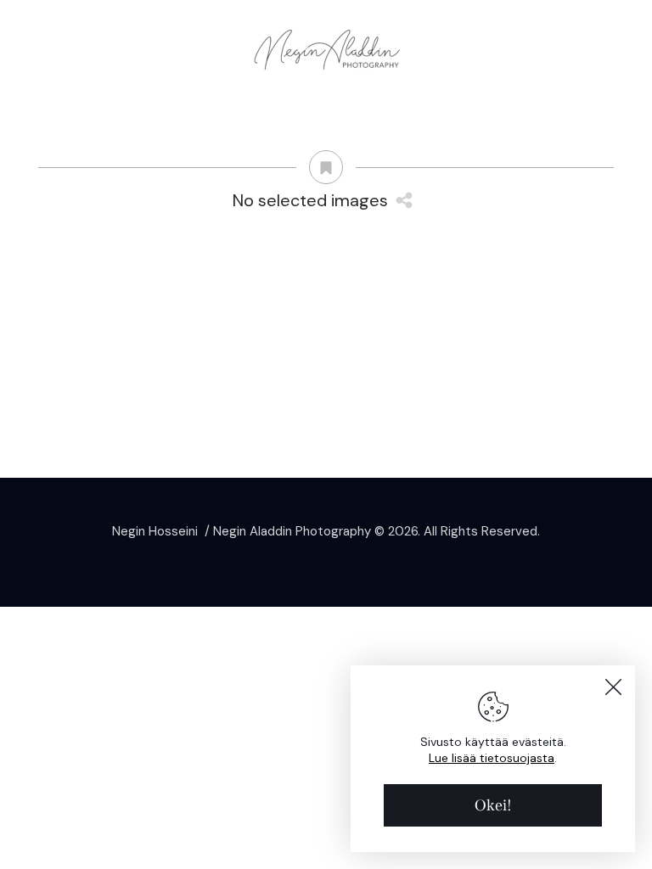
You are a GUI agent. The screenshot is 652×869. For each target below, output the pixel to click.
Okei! (493, 805)
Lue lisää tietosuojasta (491, 757)
